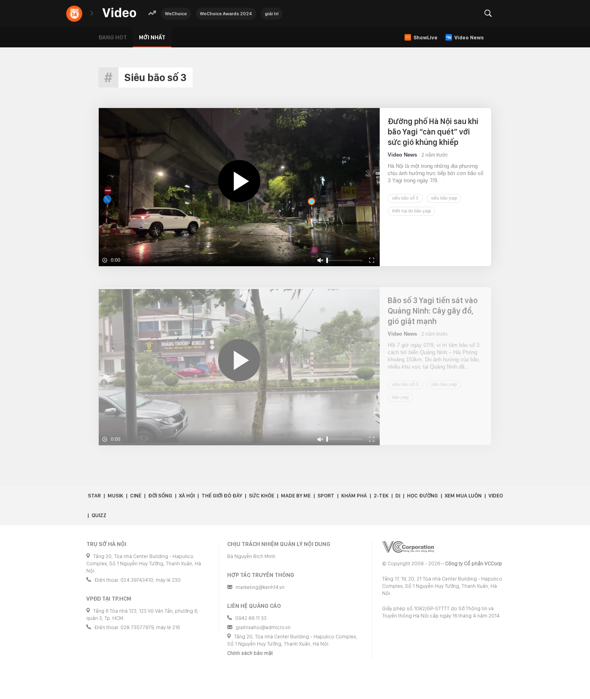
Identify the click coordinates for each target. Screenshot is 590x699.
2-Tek (381, 496)
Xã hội (187, 496)
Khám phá (354, 496)
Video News (402, 155)
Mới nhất (152, 37)
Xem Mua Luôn (463, 496)
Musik (115, 496)
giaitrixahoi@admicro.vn (263, 627)
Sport (325, 496)
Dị (397, 496)
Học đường (422, 496)
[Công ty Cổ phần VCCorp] (408, 547)
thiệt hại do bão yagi (411, 210)
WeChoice (176, 13)
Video (495, 496)
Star (94, 496)
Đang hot (112, 37)
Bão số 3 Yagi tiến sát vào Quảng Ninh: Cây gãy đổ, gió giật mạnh (433, 310)
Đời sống (160, 496)
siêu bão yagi (444, 198)
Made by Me (296, 496)
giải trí (272, 13)
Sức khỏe (261, 496)
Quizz (99, 515)
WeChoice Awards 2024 (226, 13)
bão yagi (400, 397)
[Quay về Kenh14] (74, 14)
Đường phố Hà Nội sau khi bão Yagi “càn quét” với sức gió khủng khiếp (433, 131)
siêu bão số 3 (405, 198)
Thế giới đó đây (221, 496)
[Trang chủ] (119, 13)
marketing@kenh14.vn (260, 587)
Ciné (135, 496)
